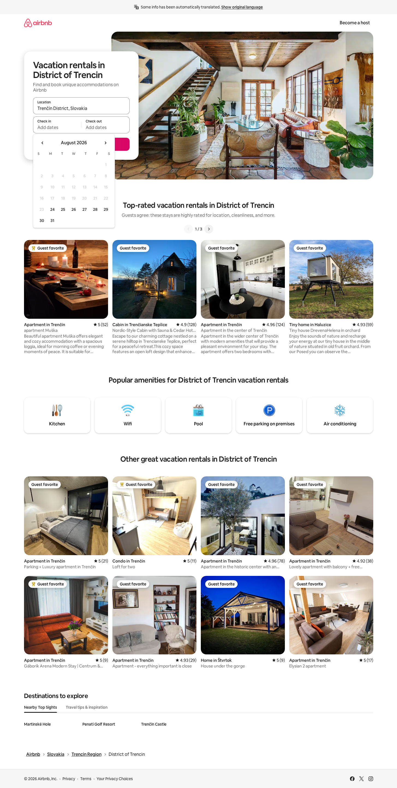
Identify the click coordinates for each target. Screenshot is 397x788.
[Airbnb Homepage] (38, 22)
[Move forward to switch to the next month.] (105, 143)
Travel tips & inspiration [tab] (87, 707)
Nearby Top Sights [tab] (40, 707)
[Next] (208, 229)
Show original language (242, 7)
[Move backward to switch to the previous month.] (42, 143)
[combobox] (81, 108)
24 (52, 209)
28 (95, 209)
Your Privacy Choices (115, 778)
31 (52, 220)
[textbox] (57, 127)
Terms (85, 778)
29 (106, 209)
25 (63, 209)
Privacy (68, 778)
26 (73, 209)
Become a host (355, 23)
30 (42, 220)
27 (84, 209)
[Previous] (188, 229)
